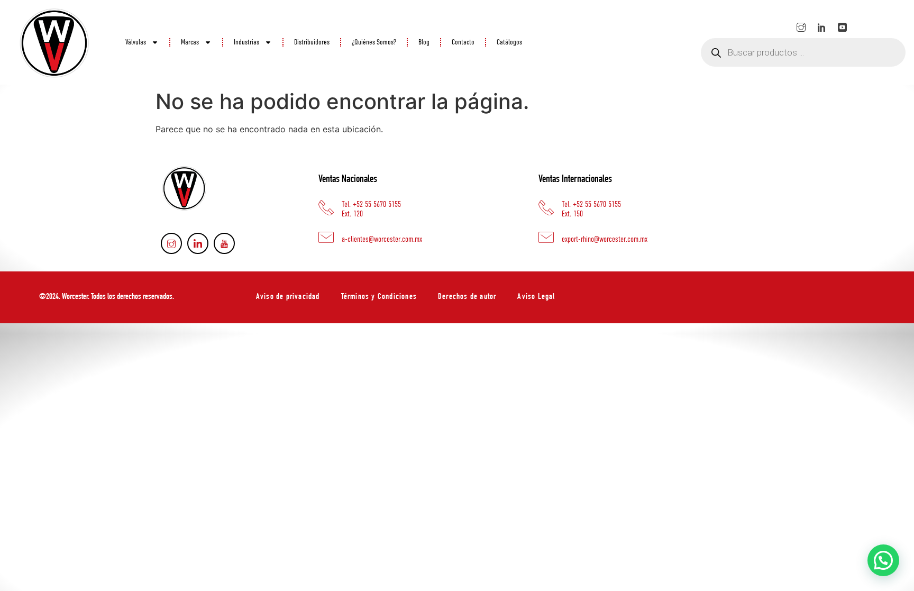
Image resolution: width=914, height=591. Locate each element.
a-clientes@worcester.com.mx (382, 239)
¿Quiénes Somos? (374, 42)
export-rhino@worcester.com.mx (604, 239)
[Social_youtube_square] (843, 27)
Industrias (246, 42)
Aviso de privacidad (288, 297)
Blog (423, 42)
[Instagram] (171, 243)
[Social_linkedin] (822, 27)
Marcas (190, 42)
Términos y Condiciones (379, 297)
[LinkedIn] (197, 243)
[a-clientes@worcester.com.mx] (326, 237)
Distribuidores (312, 42)
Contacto (463, 42)
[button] (883, 560)
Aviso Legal (536, 297)
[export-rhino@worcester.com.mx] (546, 237)
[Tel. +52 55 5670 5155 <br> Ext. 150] (546, 207)
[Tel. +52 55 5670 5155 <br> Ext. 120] (326, 207)
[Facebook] (224, 243)
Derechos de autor (467, 297)
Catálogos (509, 42)
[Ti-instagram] (801, 27)
